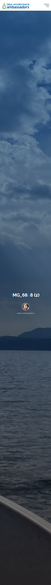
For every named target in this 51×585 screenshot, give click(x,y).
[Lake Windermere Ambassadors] (16, 5)
